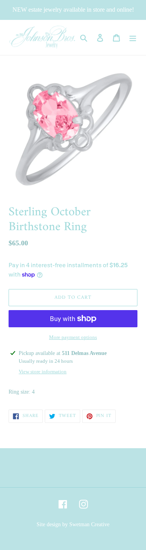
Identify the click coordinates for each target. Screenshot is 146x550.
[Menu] (133, 37)
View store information (43, 371)
